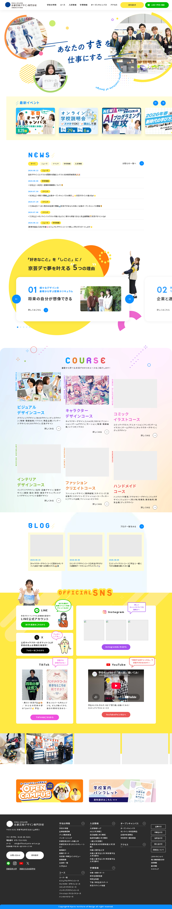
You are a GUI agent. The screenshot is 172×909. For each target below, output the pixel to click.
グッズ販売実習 (65, 835)
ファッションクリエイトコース (70, 893)
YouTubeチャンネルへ (116, 714)
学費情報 (94, 867)
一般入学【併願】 (96, 841)
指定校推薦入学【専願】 (99, 838)
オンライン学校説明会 (129, 831)
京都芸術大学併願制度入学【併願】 (102, 845)
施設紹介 (62, 850)
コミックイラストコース (67, 887)
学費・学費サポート (97, 873)
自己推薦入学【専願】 (98, 835)
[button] (155, 103)
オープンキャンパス (130, 823)
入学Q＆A (63, 866)
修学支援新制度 (96, 876)
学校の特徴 (64, 823)
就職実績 (62, 859)
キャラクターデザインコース (69, 884)
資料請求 (132, 5)
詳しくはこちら (34, 309)
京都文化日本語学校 (27, 869)
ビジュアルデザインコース (69, 880)
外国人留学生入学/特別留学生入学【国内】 (102, 854)
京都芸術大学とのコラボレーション (71, 845)
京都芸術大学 (11, 869)
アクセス (113, 5)
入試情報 (94, 823)
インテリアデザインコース (69, 890)
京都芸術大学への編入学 (69, 841)
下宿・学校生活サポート (99, 882)
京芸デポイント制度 (97, 885)
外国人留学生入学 (97, 850)
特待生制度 (94, 879)
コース (62, 872)
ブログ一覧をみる (128, 526)
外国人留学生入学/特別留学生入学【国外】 (102, 860)
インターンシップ (65, 838)
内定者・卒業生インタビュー (70, 856)
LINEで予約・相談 (158, 5)
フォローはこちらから (35, 650)
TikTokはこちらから (44, 717)
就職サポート (64, 853)
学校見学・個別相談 (128, 838)
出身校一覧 (63, 863)
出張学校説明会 (127, 835)
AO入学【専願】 (96, 831)
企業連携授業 (64, 831)
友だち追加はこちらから (35, 624)
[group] (35, 121)
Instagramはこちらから (116, 647)
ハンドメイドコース (66, 896)
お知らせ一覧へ (129, 163)
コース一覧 (63, 877)
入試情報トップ (95, 828)
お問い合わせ (15, 855)
